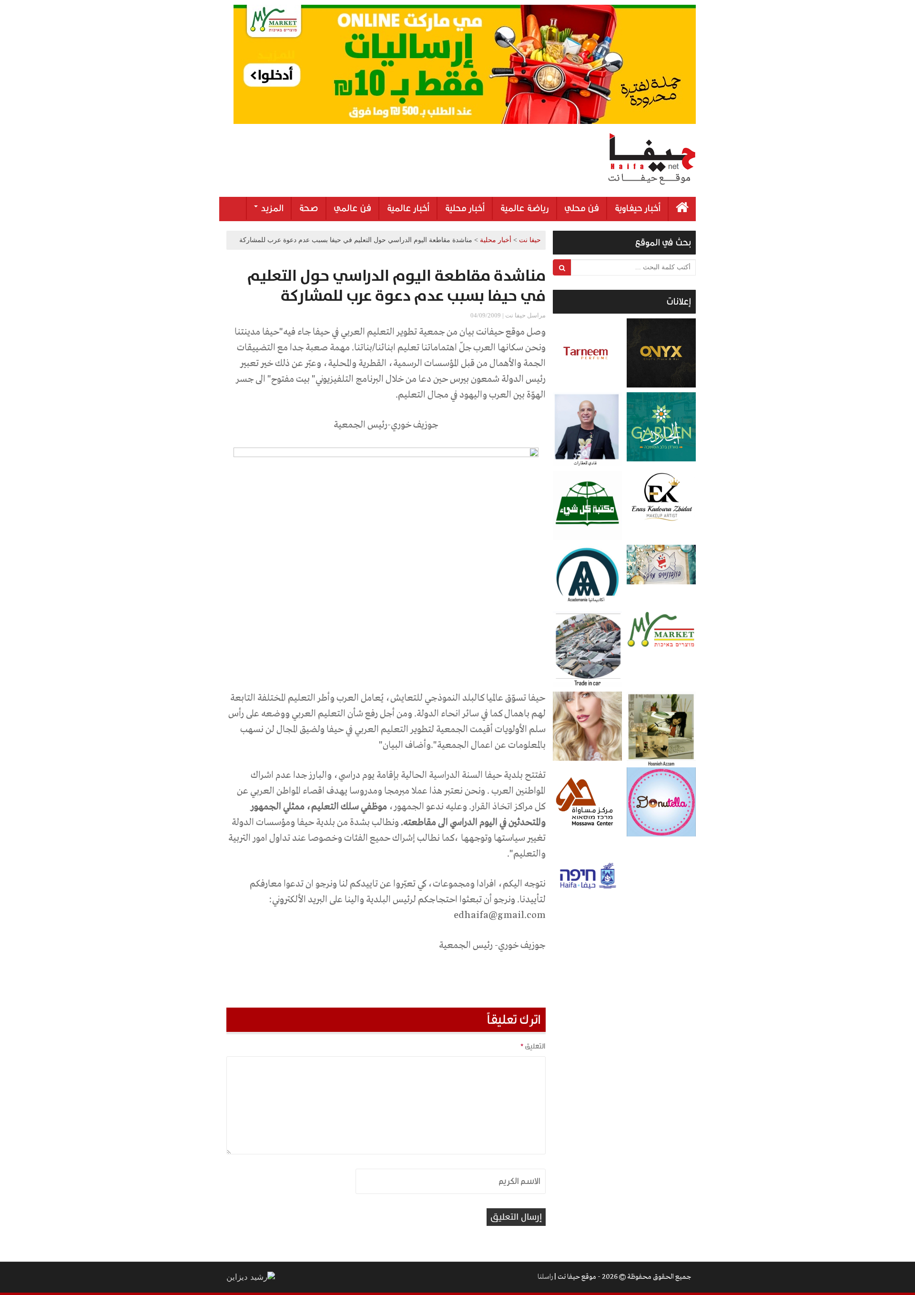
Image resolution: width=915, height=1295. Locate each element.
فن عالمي (352, 208)
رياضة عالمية (524, 208)
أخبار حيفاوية (637, 208)
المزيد (271, 208)
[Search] (562, 267)
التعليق (533, 1046)
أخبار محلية (465, 208)
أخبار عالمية (407, 208)
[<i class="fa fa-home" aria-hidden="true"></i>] (682, 209)
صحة (308, 208)
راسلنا (545, 1277)
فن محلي (581, 208)
